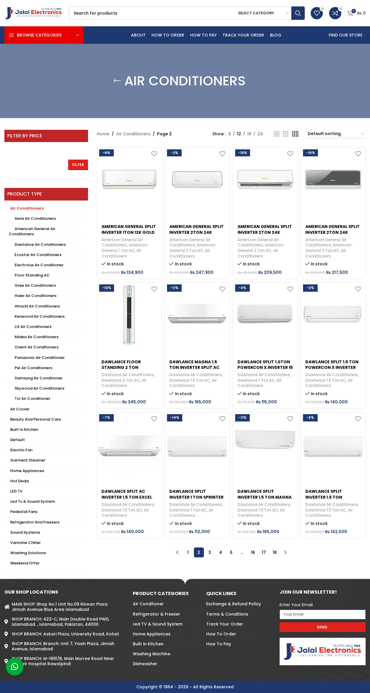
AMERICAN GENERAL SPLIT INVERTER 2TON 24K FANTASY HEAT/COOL (196, 232)
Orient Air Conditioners (36, 347)
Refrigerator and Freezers (34, 522)
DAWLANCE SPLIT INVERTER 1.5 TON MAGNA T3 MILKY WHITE (265, 497)
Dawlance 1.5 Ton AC (189, 380)
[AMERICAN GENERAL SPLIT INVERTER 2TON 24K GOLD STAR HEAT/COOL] (265, 179)
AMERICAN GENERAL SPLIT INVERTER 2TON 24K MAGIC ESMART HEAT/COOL (332, 235)
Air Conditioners (27, 208)
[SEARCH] (298, 13)
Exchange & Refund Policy (233, 604)
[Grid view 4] (295, 134)
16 (253, 552)
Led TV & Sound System (158, 624)
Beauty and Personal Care (35, 419)
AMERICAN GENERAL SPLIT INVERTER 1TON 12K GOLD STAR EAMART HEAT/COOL (129, 232)
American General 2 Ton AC (192, 247)
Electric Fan (21, 450)
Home (103, 134)
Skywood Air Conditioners (39, 388)
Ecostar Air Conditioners (38, 255)
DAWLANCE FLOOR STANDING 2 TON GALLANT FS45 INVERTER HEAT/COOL (127, 370)
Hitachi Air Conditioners (37, 306)
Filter (78, 164)
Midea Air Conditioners (36, 337)
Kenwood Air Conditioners (40, 316)
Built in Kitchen (24, 429)
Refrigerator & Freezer (156, 614)
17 (264, 552)
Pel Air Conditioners (33, 368)
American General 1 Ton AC (124, 247)
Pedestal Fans (23, 511)
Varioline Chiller (25, 542)
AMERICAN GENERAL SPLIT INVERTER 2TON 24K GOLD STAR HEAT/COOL (265, 232)
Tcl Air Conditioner (32, 398)
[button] (14, 666)
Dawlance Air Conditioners (40, 244)
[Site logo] (33, 13)
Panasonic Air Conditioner (40, 357)
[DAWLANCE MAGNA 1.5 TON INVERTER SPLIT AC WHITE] (197, 314)
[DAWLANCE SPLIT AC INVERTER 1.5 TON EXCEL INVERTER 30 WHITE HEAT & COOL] (129, 444)
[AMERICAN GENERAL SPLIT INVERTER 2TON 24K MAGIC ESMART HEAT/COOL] (333, 179)
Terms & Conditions (227, 614)
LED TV (16, 491)
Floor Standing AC (32, 275)
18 (275, 552)
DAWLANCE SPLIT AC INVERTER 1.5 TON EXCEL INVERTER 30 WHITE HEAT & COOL (128, 499)
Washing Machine (151, 654)
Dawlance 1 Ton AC (256, 380)
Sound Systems (25, 532)
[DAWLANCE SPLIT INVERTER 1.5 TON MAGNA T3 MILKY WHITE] (265, 444)
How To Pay (218, 644)
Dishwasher (145, 664)
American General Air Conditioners (32, 231)
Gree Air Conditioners (35, 285)
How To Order (221, 634)
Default (17, 440)
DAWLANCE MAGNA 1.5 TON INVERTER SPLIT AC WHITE (194, 367)
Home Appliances (27, 470)
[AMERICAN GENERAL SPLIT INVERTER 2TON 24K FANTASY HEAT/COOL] (197, 179)
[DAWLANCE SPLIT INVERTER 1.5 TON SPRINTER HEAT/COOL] (333, 444)
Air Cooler (20, 409)
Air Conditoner (148, 604)
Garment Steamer (27, 460)
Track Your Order (224, 624)
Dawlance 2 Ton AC (120, 380)
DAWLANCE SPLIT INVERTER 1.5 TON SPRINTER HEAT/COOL (328, 497)
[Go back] (117, 81)
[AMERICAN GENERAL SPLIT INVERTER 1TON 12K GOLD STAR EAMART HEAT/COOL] (129, 179)
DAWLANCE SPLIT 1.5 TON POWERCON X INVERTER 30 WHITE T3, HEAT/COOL (332, 367)
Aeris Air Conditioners (35, 218)
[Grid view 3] (285, 134)
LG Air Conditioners (33, 326)
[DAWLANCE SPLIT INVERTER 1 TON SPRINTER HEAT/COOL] (197, 444)
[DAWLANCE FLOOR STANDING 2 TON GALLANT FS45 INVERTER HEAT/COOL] (129, 314)
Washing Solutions (28, 553)
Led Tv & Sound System (32, 501)
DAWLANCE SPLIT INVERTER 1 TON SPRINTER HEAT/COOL (196, 497)
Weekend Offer (24, 563)
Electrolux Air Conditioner (39, 265)
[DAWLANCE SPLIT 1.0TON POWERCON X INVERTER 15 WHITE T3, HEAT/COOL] (265, 314)
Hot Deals (19, 481)
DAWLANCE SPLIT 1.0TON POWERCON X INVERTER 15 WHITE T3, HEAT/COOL (265, 367)
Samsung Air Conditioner (39, 378)
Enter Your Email (296, 605)
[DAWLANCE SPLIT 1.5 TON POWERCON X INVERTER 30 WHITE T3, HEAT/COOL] (333, 314)
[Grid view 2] (276, 134)
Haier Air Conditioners (35, 295)
